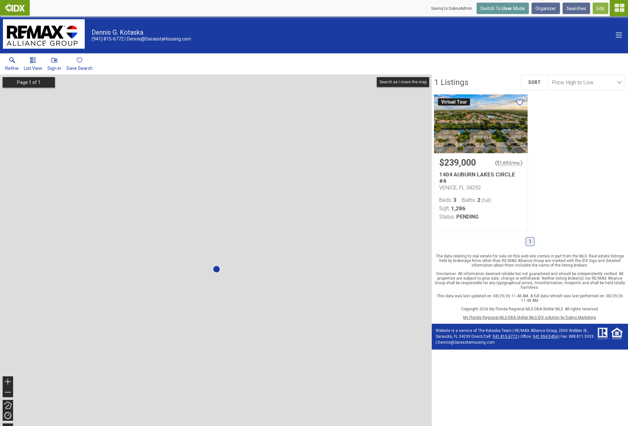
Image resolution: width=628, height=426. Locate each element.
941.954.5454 (545, 336)
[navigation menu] (619, 8)
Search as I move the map (403, 82)
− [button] (8, 392)
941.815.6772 (505, 336)
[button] (33, 65)
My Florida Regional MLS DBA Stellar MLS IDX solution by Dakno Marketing (529, 317)
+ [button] (8, 382)
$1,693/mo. (509, 163)
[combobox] (584, 82)
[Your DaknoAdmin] (15, 8)
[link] (12, 65)
